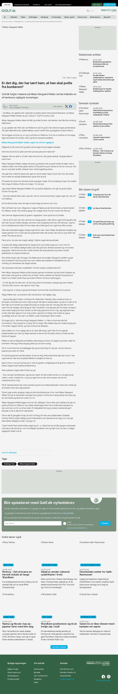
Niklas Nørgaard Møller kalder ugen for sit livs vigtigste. (28, 142)
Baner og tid (69, 17)
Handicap (44, 17)
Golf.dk (7, 5)
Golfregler (33, 17)
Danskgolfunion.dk (21, 5)
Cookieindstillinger (103, 680)
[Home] (4, 17)
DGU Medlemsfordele (63, 5)
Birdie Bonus (95, 17)
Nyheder (14, 17)
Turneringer (56, 17)
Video (23, 17)
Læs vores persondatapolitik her (77, 528)
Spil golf (107, 17)
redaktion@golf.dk (67, 679)
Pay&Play (36, 5)
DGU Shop (48, 5)
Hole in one (82, 17)
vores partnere (67, 513)
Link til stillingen (9, 452)
